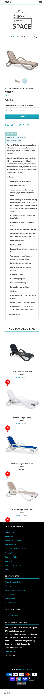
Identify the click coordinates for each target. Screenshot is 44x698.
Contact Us (9, 532)
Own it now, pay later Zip (15, 565)
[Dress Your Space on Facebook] (6, 656)
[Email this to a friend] (27, 125)
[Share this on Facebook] (15, 125)
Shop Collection (11, 615)
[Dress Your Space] (22, 18)
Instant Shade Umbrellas (15, 590)
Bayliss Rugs (10, 598)
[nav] (6, 2)
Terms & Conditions (13, 541)
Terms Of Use (10, 545)
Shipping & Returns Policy (15, 549)
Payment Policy (11, 557)
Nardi (7, 95)
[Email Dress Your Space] (14, 656)
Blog (7, 569)
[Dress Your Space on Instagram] (10, 656)
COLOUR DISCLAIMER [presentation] (14, 141)
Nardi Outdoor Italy (13, 582)
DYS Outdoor (10, 586)
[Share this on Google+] (23, 125)
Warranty (9, 561)
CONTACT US (11, 651)
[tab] (22, 134)
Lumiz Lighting (10, 602)
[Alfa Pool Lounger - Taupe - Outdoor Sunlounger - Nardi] (22, 60)
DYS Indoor (9, 594)
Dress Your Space (25, 669)
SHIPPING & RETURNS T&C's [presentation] (16, 137)
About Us (9, 537)
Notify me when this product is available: (19, 105)
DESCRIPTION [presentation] (11, 134)
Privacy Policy (10, 553)
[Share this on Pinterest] (19, 125)
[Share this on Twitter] (11, 125)
